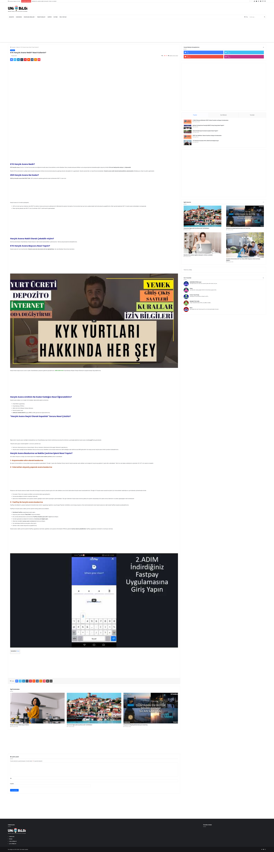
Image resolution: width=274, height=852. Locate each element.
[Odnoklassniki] (35, 59)
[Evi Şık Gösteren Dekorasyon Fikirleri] (37, 707)
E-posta (12, 783)
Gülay (191, 288)
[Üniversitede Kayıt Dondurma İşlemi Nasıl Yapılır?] (188, 132)
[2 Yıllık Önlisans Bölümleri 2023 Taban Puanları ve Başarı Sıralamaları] (188, 122)
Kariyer (50, 17)
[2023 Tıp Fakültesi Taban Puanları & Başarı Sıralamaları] (188, 137)
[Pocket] (39, 59)
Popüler (195, 115)
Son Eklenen (223, 115)
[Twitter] (15, 59)
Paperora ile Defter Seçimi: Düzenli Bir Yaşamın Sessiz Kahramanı (46, 1)
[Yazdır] (51, 680)
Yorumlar (252, 115)
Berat (191, 307)
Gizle (18, 650)
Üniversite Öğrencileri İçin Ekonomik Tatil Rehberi (79, 724)
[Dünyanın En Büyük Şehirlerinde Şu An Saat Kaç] (150, 707)
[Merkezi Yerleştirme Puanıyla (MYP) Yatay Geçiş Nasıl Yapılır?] (188, 127)
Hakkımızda (19, 17)
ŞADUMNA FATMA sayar (195, 282)
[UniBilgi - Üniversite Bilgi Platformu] (17, 8)
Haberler (18, 47)
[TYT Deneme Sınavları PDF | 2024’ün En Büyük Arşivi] (188, 142)
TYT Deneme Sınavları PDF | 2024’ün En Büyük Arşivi (206, 140)
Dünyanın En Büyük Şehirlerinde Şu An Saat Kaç (135, 724)
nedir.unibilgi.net (13, 840)
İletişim (56, 17)
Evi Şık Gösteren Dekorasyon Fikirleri (19, 724)
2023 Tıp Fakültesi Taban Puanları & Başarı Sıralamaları (207, 135)
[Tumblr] (21, 59)
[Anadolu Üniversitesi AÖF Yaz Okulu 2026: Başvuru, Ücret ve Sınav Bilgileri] (245, 244)
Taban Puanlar (41, 17)
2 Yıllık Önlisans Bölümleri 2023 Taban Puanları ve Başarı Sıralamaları (210, 120)
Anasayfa (11, 17)
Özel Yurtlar (63, 17)
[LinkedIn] (18, 59)
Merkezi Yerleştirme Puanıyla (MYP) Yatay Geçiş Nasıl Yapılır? (208, 125)
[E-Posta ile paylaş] (47, 680)
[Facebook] (11, 59)
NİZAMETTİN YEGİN (194, 301)
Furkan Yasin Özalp (194, 294)
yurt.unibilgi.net (12, 843)
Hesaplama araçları (29, 17)
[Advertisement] (137, 31)
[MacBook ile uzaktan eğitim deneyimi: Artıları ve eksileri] (202, 243)
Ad (10, 777)
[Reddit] (28, 59)
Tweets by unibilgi (188, 269)
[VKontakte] (32, 59)
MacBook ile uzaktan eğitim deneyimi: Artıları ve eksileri (198, 255)
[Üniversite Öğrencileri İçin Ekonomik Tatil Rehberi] (94, 707)
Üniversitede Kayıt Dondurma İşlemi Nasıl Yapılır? (205, 131)
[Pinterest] (25, 59)
